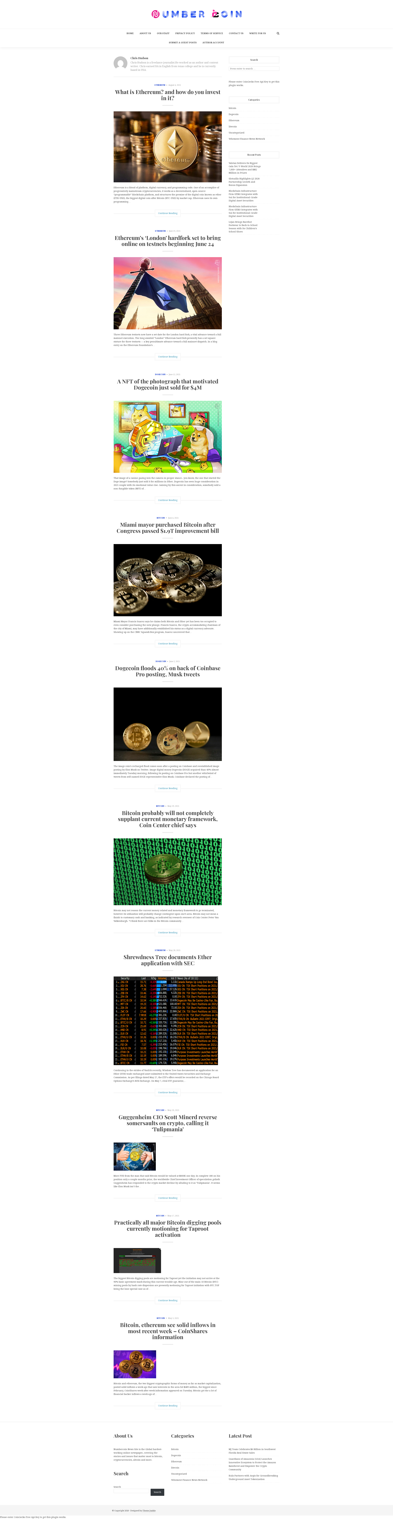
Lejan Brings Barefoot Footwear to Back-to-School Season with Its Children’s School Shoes (243, 227)
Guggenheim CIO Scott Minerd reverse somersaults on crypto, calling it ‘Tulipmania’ (168, 1123)
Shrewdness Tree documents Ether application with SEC (168, 960)
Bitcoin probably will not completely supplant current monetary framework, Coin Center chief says (168, 819)
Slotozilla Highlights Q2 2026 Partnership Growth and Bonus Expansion (244, 181)
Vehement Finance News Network (247, 139)
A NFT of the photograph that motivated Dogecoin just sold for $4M (167, 384)
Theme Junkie (149, 1510)
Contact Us (236, 33)
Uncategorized (236, 132)
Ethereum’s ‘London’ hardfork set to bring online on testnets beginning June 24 (168, 240)
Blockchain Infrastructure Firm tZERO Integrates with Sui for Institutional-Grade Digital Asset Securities (243, 196)
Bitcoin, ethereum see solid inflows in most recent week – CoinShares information (168, 1331)
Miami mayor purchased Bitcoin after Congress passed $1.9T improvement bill (168, 527)
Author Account (213, 42)
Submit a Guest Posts (183, 42)
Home (130, 33)
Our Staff (163, 33)
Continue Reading (167, 213)
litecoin (233, 126)
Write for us (257, 33)
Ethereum (160, 85)
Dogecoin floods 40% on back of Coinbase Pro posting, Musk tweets (167, 671)
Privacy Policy (185, 33)
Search (117, 1487)
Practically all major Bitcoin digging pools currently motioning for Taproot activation (167, 1228)
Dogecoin (160, 374)
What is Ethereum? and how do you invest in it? (167, 95)
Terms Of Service (212, 33)
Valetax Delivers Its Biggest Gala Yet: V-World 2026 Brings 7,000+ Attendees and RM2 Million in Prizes (245, 168)
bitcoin (161, 518)
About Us (145, 33)
